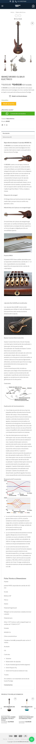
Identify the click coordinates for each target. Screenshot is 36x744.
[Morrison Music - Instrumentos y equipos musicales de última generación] (18, 6)
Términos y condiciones (27, 739)
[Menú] (2, 6)
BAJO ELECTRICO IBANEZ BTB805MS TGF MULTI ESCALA (8, 718)
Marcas (5, 739)
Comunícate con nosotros (18, 113)
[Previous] (1, 712)
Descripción (6, 133)
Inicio (12, 12)
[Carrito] (33, 6)
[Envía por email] (6, 125)
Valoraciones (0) (7, 137)
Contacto (17, 739)
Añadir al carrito (8, 103)
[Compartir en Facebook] (4, 125)
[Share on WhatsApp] (2, 125)
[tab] (18, 133)
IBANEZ (8, 121)
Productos (11, 739)
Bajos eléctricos (20, 12)
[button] (18, 578)
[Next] (35, 712)
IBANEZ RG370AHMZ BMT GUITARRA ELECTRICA (26, 717)
